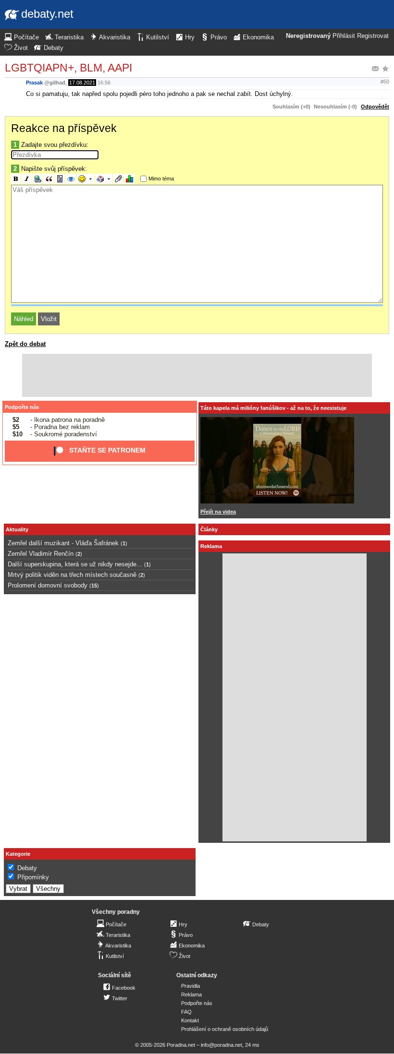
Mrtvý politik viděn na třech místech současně (72, 574)
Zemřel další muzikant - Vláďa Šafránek (63, 543)
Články (209, 529)
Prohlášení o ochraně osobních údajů (224, 1029)
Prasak (34, 82)
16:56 (104, 82)
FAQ (186, 1012)
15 (94, 585)
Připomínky (33, 877)
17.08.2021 (82, 82)
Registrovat (373, 36)
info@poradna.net (221, 1045)
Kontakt (190, 1020)
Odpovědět (375, 106)
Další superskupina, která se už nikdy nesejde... (75, 564)
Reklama (191, 994)
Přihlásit (343, 36)
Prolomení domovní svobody (47, 585)
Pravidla (190, 986)
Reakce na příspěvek (64, 128)
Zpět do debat (25, 343)
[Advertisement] (197, 375)
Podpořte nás (22, 407)
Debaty (27, 868)
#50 (385, 81)
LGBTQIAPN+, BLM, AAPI (68, 67)
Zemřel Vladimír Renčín (41, 553)
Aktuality (17, 529)
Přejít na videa (218, 512)
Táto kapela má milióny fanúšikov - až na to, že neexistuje (273, 408)
